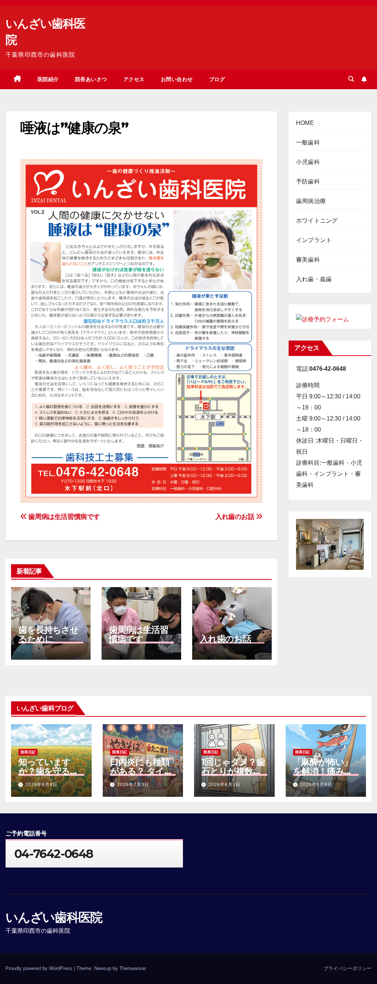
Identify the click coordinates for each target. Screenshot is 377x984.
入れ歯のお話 (235, 516)
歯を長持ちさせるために (48, 634)
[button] (351, 79)
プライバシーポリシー (347, 968)
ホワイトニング (317, 220)
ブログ (217, 79)
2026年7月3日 (133, 784)
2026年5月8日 (316, 784)
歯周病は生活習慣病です (63, 516)
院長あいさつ (91, 79)
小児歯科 (308, 162)
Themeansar (132, 968)
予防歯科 (308, 181)
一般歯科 (308, 142)
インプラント (314, 240)
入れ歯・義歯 (314, 279)
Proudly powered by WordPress (40, 968)
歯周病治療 (311, 201)
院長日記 (28, 752)
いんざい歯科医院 (54, 917)
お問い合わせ (177, 79)
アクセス (134, 79)
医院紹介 (48, 79)
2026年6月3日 (224, 784)
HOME (305, 123)
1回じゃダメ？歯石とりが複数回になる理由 (233, 771)
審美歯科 (308, 260)
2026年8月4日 (41, 784)
